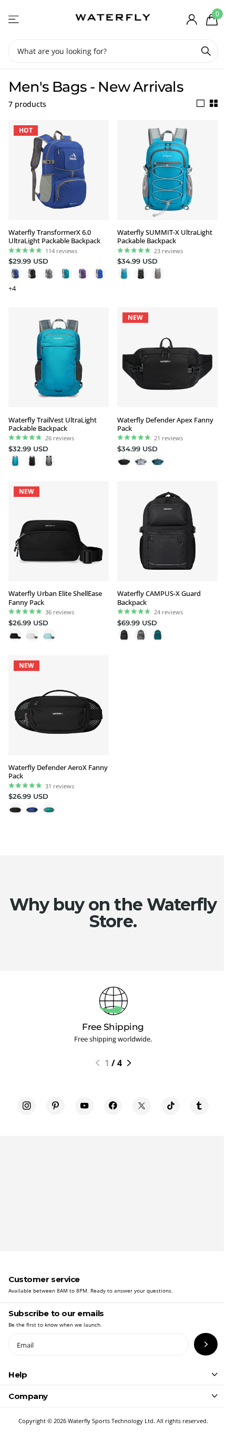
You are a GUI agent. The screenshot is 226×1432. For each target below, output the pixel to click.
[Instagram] (26, 1106)
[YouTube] (84, 1106)
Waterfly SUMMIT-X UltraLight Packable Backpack (164, 236)
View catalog (14, 20)
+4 (12, 288)
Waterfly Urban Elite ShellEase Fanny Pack (55, 597)
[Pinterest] (55, 1106)
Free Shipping (112, 1027)
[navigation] (97, 1063)
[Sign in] (191, 19)
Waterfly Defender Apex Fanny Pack (165, 424)
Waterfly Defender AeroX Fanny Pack (58, 771)
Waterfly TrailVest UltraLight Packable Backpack (52, 424)
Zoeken (206, 51)
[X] (141, 1106)
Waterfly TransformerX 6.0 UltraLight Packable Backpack (54, 236)
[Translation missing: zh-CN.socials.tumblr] (199, 1106)
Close (113, 1374)
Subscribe (206, 1344)
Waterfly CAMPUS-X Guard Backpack (159, 597)
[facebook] (113, 1106)
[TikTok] (170, 1106)
